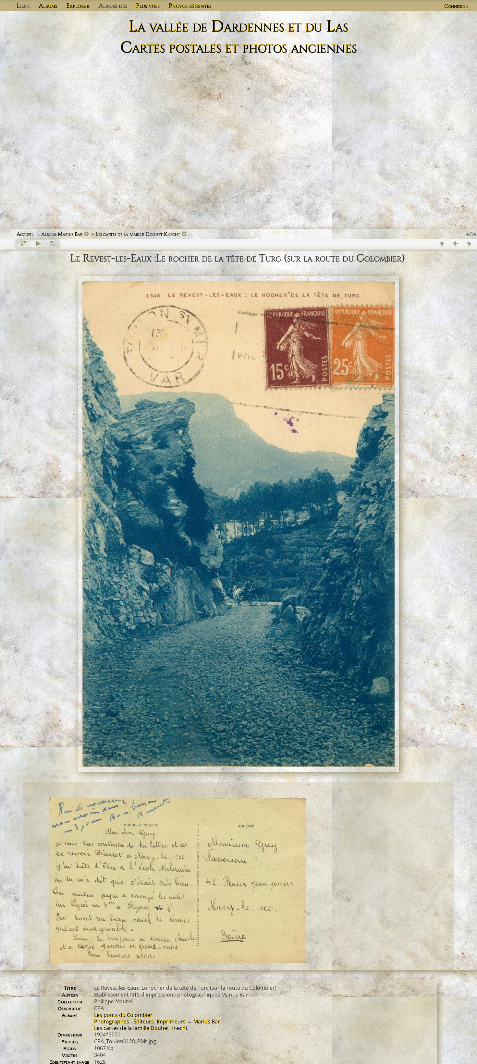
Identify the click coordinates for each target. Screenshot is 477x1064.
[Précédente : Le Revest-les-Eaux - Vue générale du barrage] (455, 244)
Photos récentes (190, 6)
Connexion (456, 6)
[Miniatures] (442, 244)
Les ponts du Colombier (123, 1015)
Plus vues (148, 6)
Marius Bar (70, 234)
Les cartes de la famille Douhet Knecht (137, 234)
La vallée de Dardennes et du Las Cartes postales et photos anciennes (238, 37)
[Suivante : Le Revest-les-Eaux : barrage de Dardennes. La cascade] (469, 244)
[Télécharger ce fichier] (52, 244)
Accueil (25, 234)
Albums (48, 6)
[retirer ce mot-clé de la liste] (86, 234)
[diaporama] (38, 244)
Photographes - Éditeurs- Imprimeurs (140, 1021)
